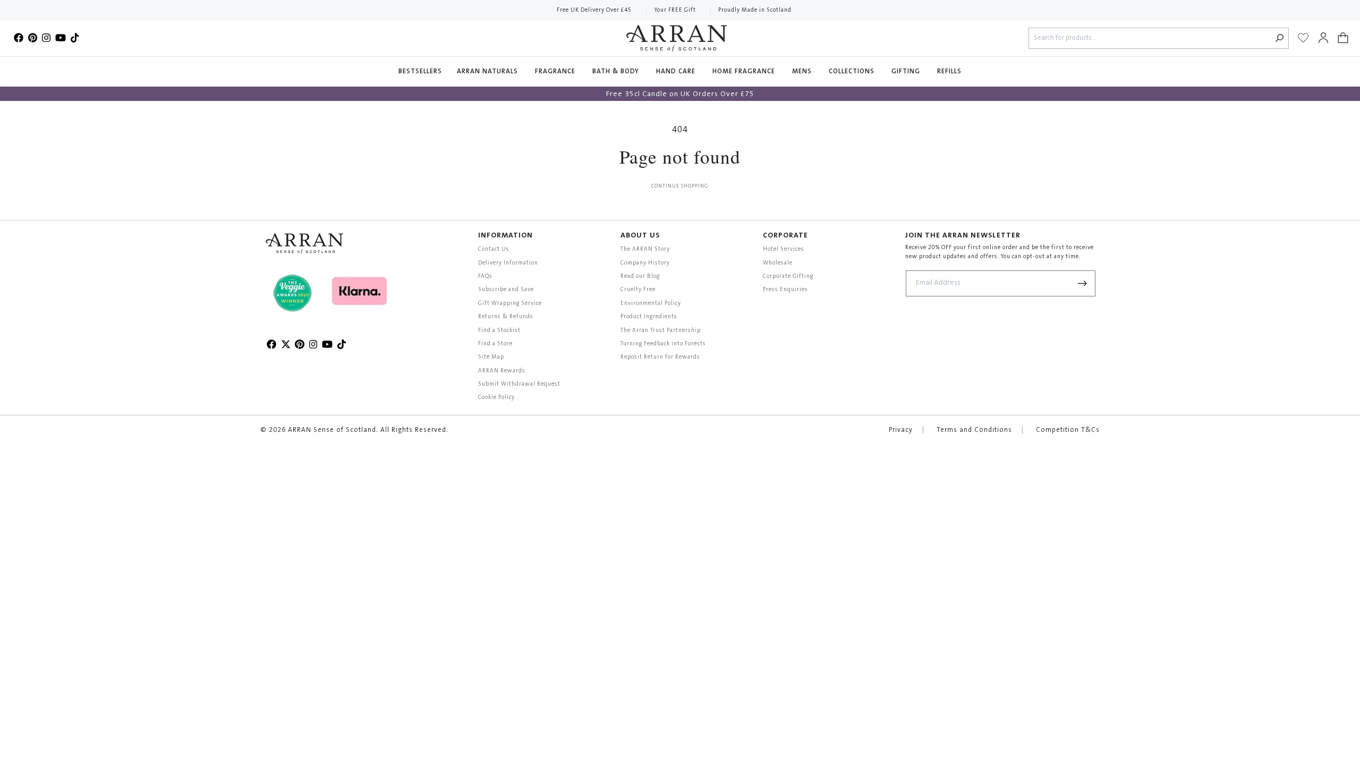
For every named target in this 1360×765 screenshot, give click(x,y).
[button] (1343, 38)
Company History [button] (645, 263)
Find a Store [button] (495, 344)
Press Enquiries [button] (785, 290)
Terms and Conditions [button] (974, 430)
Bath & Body (616, 72)
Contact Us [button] (493, 249)
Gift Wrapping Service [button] (510, 304)
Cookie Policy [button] (496, 398)
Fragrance (556, 72)
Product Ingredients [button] (648, 317)
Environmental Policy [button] (650, 304)
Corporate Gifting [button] (788, 276)
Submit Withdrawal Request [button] (519, 384)
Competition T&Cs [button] (1068, 430)
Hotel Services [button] (783, 249)
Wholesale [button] (778, 263)
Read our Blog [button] (640, 276)
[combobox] (1149, 38)
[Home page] (676, 38)
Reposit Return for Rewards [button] (660, 357)
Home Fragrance (744, 72)
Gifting (906, 72)
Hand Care (677, 72)
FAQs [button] (485, 276)
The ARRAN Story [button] (645, 249)
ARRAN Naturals (488, 72)
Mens (803, 72)
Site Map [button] (491, 357)
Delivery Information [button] (508, 263)
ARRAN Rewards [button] (501, 371)
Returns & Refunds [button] (505, 317)
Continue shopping (680, 186)
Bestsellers (420, 72)
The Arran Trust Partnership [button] (660, 331)
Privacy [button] (901, 430)
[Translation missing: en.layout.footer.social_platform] (18, 38)
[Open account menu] (1323, 38)
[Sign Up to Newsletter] (1082, 283)
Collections (853, 72)
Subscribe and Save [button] (506, 290)
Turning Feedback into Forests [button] (663, 344)
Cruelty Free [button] (638, 290)
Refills (949, 72)
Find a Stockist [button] (499, 331)
